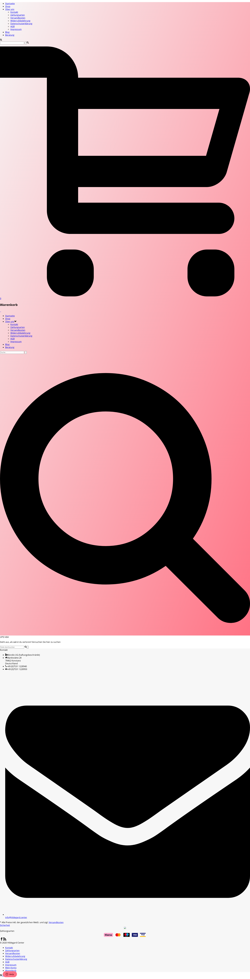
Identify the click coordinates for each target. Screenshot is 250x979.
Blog (7, 32)
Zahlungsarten (17, 15)
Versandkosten (17, 17)
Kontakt (14, 12)
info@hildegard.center (16, 917)
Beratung (9, 35)
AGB (12, 26)
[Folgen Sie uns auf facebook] (1, 939)
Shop (7, 6)
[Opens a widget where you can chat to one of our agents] (10, 974)
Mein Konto (11, 967)
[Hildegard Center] (0, 310)
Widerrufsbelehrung (20, 20)
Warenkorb (10, 970)
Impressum (16, 29)
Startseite (10, 3)
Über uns (9, 9)
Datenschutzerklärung (21, 23)
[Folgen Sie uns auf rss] (4, 939)
